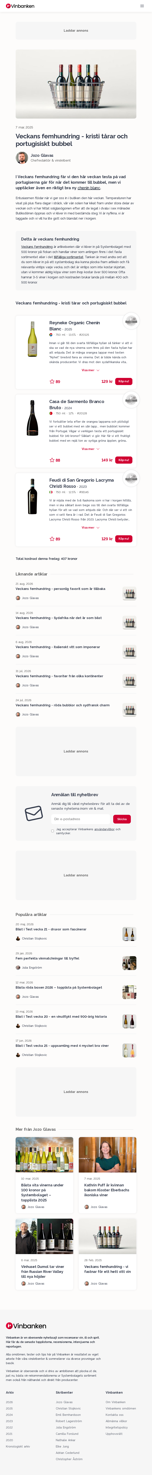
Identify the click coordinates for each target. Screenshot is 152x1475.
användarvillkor (104, 829)
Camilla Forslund (67, 1433)
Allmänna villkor (116, 1421)
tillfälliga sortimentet (68, 257)
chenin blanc (89, 187)
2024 (9, 1414)
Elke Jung (62, 1446)
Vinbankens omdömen (121, 1408)
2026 (9, 1402)
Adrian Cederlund (67, 1452)
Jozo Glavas (64, 1402)
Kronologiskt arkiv (18, 1446)
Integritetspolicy (117, 1427)
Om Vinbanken (115, 1402)
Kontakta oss (115, 1414)
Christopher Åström (69, 1459)
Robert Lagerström (69, 1421)
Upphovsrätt (114, 1433)
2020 (9, 1440)
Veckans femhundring (37, 247)
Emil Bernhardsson (68, 1414)
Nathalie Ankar (65, 1440)
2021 (9, 1433)
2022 (9, 1427)
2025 (9, 1408)
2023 (9, 1421)
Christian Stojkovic (68, 1408)
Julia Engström (66, 1427)
